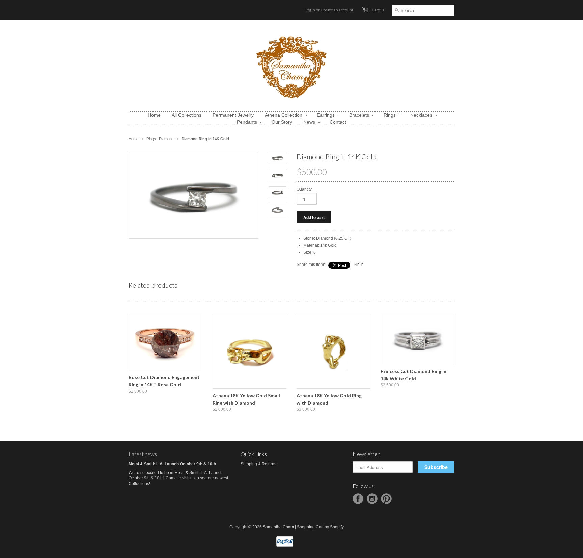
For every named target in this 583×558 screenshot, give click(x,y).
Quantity (304, 189)
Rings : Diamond (159, 139)
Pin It (358, 264)
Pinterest (386, 498)
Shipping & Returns (258, 464)
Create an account (337, 9)
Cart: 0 (378, 9)
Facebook (358, 498)
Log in (310, 9)
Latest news (143, 454)
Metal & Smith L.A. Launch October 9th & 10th (172, 464)
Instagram (372, 498)
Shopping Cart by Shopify (320, 527)
